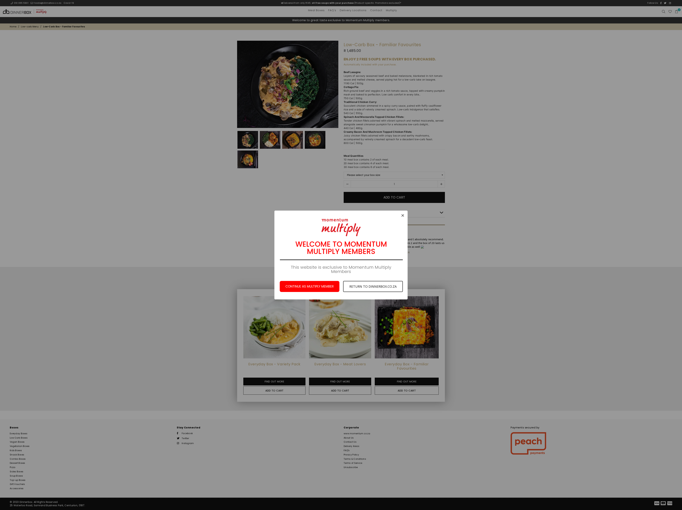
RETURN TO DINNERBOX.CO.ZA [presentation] (373, 286)
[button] (402, 215)
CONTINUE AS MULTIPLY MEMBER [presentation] (309, 286)
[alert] (341, 255)
